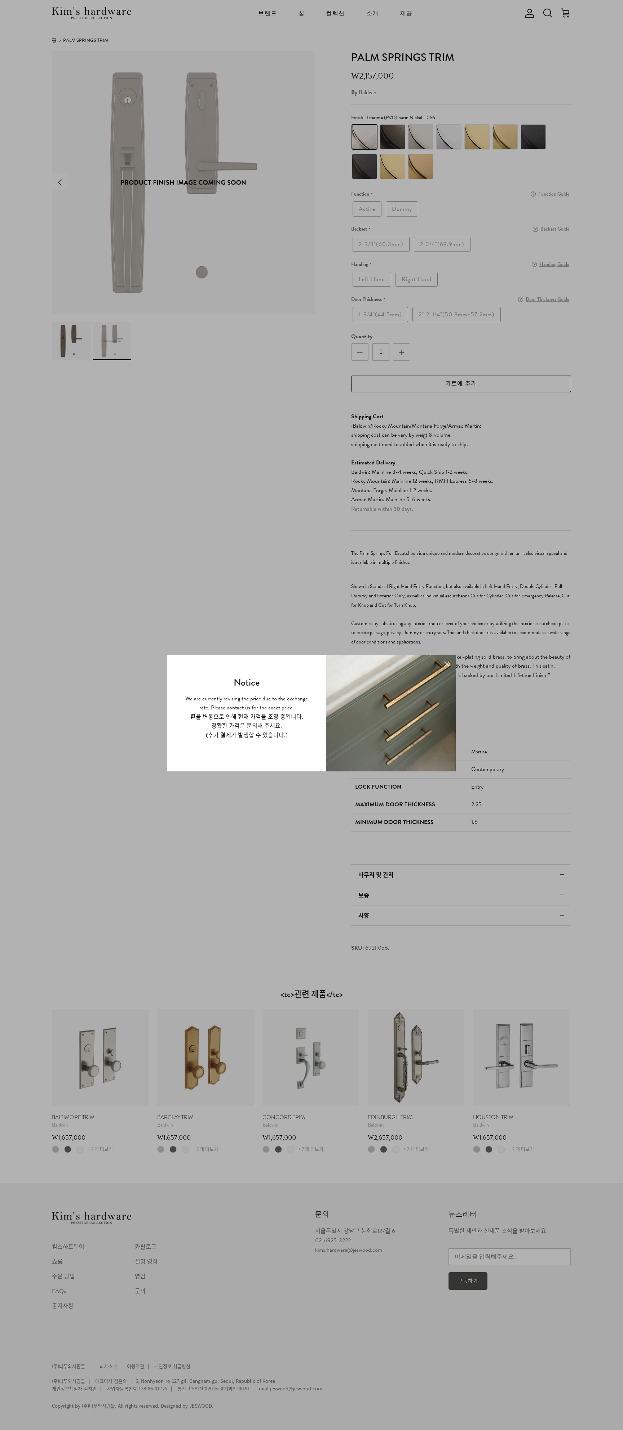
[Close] (447, 664)
